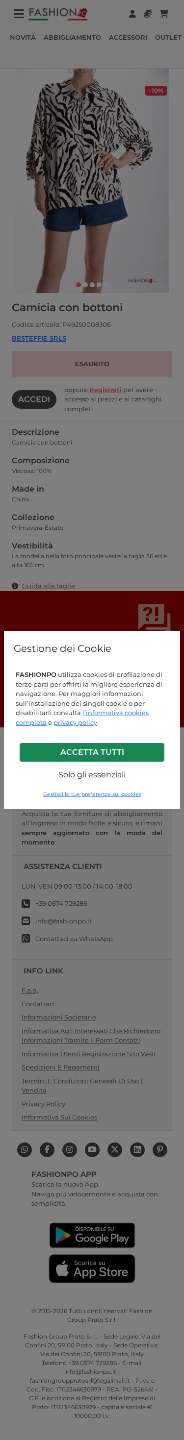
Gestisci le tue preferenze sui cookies (92, 794)
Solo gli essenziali (92, 774)
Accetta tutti (92, 752)
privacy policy (75, 722)
